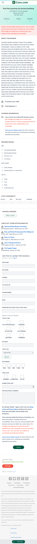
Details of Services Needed (10, 316)
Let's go (7, 466)
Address (4, 277)
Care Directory (17, 482)
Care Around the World (18, 487)
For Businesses (26, 482)
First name (5, 262)
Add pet (6, 357)
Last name (5, 270)
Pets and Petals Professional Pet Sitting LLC (19, 232)
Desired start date (7, 383)
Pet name (5, 341)
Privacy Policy (13, 409)
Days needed (6, 361)
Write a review (10, 215)
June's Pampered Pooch (12, 243)
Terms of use (13, 528)
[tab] (18, 315)
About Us (9, 482)
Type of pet (5, 349)
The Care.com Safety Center (10, 437)
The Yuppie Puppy (10, 248)
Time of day (5, 373)
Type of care (6, 318)
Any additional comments (10, 390)
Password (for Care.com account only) (14, 307)
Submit (18, 447)
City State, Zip (6, 285)
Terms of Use (11, 485)
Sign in (15, 258)
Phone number (6, 292)
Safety (27, 485)
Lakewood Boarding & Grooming (15, 226)
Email (4, 300)
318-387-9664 (18, 15)
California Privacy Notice (16, 537)
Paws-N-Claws (9, 237)
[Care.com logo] (19, 2)
